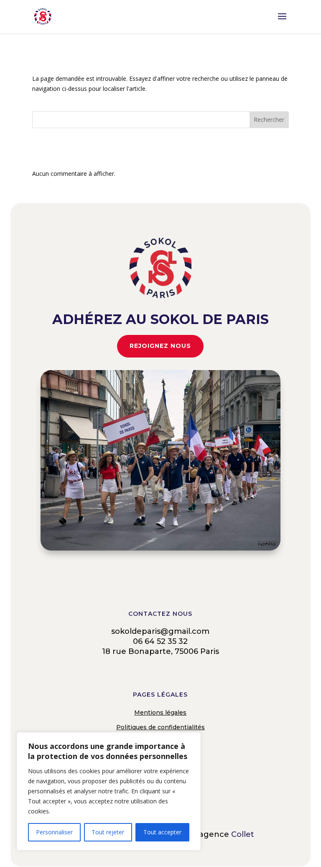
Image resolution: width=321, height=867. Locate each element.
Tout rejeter (108, 832)
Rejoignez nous (160, 346)
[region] (109, 791)
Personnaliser (54, 832)
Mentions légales (160, 712)
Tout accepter (162, 832)
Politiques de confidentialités (160, 727)
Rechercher (269, 119)
